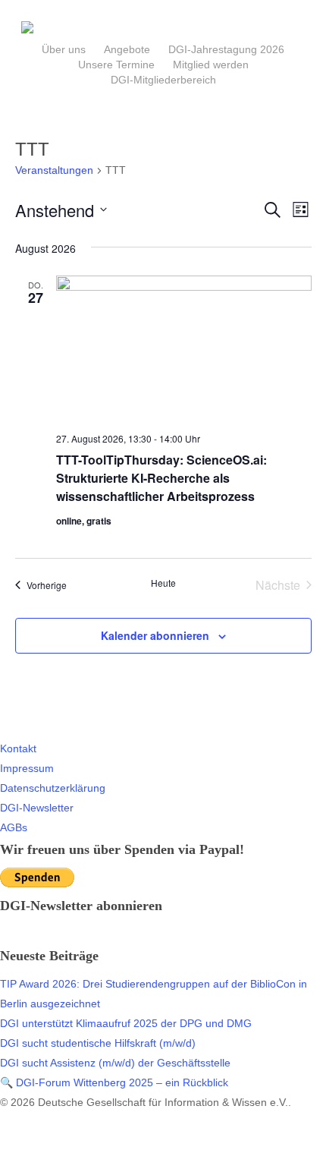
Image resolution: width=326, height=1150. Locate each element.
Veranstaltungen (54, 170)
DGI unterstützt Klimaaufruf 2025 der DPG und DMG (126, 1023)
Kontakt (18, 748)
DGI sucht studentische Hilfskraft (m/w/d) (98, 1043)
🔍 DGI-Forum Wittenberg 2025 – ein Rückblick (114, 1082)
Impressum (27, 768)
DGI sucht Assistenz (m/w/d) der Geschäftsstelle (115, 1063)
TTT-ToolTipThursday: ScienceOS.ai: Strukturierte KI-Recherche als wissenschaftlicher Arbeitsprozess (161, 478)
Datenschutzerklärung (52, 788)
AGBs (13, 827)
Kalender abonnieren (155, 635)
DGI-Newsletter (37, 808)
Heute (163, 583)
